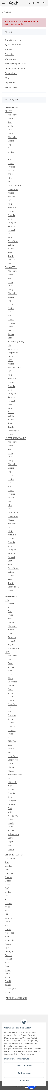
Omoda (11, 215)
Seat (10, 405)
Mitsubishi (12, 208)
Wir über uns (10, 59)
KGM (10, 178)
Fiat (9, 156)
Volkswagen (13, 431)
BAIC (10, 663)
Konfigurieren (24, 1073)
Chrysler (8, 877)
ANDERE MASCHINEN (16, 998)
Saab (7, 962)
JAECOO (12, 741)
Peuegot (9, 951)
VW (9, 263)
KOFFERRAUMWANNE (15, 438)
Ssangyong (13, 815)
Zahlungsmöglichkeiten (15, 64)
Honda (11, 163)
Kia (9, 345)
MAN (10, 360)
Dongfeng (12, 704)
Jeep (10, 338)
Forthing (12, 715)
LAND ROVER (14, 185)
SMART (8, 974)
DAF (7, 888)
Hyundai (11, 167)
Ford (10, 159)
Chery (10, 133)
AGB (7, 78)
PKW (7, 652)
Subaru (11, 245)
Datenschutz (23, 1059)
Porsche (11, 226)
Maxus (11, 622)
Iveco (10, 327)
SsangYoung (13, 568)
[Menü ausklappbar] (3, 1)
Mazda (11, 193)
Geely (10, 719)
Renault (11, 230)
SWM (10, 827)
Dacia (10, 148)
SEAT (10, 234)
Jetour (11, 749)
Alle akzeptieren (24, 1065)
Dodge (11, 152)
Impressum (9, 1059)
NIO (10, 786)
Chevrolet (12, 137)
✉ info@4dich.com (13, 40)
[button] (29, 2)
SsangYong (13, 241)
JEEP (10, 174)
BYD (10, 130)
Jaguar (11, 334)
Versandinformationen (15, 68)
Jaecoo (11, 170)
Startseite (9, 54)
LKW (7, 600)
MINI (10, 204)
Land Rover (13, 349)
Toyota (11, 256)
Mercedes (12, 196)
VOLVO (11, 260)
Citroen (11, 141)
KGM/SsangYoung (16, 341)
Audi (10, 122)
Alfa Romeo (13, 115)
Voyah (10, 841)
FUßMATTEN (11, 267)
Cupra (10, 144)
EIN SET (8, 111)
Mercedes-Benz (15, 367)
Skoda (10, 237)
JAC (9, 737)
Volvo (10, 434)
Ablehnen (24, 1080)
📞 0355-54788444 (13, 45)
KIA (9, 182)
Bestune (12, 667)
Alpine (10, 118)
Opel (10, 219)
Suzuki (11, 248)
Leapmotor (13, 189)
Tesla (10, 252)
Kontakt (8, 49)
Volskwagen (10, 988)
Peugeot (12, 222)
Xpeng (11, 849)
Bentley (8, 866)
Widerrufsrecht (11, 87)
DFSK (10, 697)
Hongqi (11, 726)
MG (9, 200)
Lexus (10, 356)
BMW (10, 126)
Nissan (11, 211)
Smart (10, 412)
